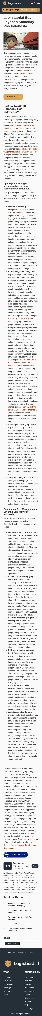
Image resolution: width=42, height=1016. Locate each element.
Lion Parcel (28, 984)
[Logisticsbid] (12, 3)
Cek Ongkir (28, 977)
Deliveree (28, 981)
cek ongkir (24, 74)
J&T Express (29, 991)
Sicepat (27, 995)
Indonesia (12, 952)
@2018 (14, 1014)
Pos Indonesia (18, 212)
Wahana (27, 1002)
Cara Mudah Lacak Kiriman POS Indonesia (20, 911)
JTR (26, 1005)
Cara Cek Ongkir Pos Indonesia (19, 924)
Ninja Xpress (29, 998)
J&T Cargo (28, 1009)
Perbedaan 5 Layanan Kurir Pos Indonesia (20, 918)
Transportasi (8, 984)
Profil (35, 866)
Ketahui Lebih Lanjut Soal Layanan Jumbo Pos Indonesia (22, 363)
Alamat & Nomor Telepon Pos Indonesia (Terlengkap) (19, 904)
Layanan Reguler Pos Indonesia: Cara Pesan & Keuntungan (20, 845)
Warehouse (8, 991)
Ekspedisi (7, 977)
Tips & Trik (8, 981)
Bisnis (6, 995)
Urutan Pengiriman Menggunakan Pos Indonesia (20, 929)
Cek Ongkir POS (17, 854)
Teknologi (7, 988)
